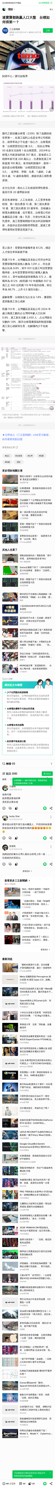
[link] (10, 808)
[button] (4, 808)
